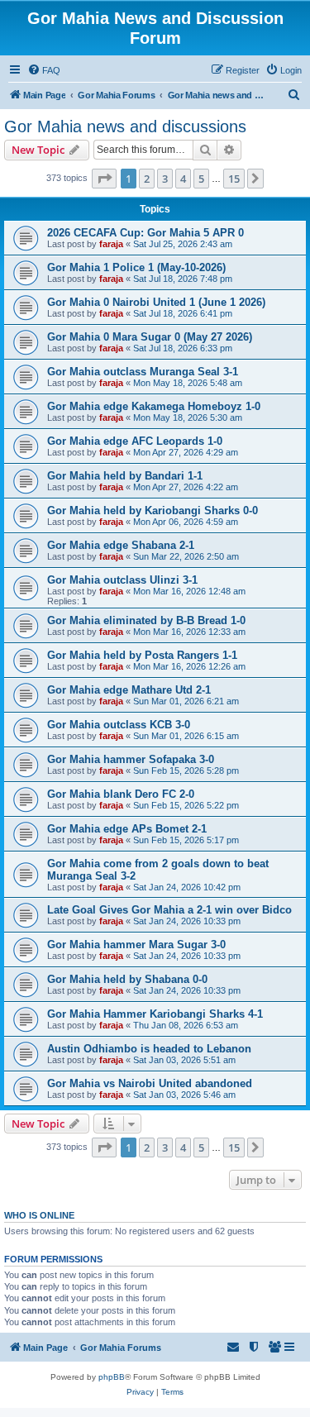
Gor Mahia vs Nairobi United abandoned (149, 1083)
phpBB (111, 1376)
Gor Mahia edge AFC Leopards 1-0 (134, 441)
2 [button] (147, 178)
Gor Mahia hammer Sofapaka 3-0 (130, 759)
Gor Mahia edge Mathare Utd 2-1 (129, 690)
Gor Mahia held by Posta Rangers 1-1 (142, 655)
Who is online (39, 1215)
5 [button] (201, 178)
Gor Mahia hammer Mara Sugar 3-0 (136, 944)
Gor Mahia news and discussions (125, 126)
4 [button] (183, 178)
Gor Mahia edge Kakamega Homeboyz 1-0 (153, 406)
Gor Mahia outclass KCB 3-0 (118, 724)
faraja (111, 244)
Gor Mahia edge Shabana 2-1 (120, 545)
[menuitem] (43, 70)
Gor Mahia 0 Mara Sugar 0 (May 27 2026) (149, 337)
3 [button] (165, 178)
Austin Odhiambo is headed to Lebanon (149, 1048)
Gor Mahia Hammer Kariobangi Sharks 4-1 (155, 1014)
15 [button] (234, 178)
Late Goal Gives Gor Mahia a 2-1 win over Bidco (169, 910)
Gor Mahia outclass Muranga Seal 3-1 (142, 371)
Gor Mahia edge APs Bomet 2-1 (127, 829)
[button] (104, 178)
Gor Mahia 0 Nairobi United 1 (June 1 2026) (156, 302)
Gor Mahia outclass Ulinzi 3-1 (122, 580)
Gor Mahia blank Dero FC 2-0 (120, 794)
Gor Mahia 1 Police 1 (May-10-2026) (136, 267)
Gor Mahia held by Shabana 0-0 (127, 979)
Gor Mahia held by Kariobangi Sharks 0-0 (152, 510)
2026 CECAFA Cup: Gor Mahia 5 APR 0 (145, 233)
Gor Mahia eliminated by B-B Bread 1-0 (146, 620)
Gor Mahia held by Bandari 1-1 (125, 476)
